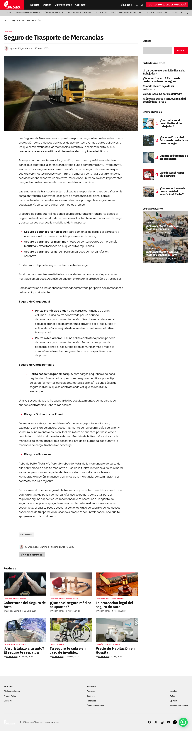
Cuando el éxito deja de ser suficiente (158, 88)
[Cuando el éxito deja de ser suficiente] (148, 157)
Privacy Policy (10, 696)
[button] (137, 4)
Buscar (147, 41)
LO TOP (7, 12)
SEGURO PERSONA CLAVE (131, 12)
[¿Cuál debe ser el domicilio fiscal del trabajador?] (148, 123)
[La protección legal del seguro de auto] (117, 584)
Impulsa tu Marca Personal (28, 12)
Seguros (8, 32)
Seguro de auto (19, 599)
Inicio (6, 20)
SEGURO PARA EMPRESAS (80, 12)
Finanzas (107, 644)
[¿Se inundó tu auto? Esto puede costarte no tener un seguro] (148, 140)
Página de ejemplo (12, 691)
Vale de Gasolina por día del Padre (162, 94)
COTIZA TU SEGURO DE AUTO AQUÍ (167, 4)
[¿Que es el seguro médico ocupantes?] (71, 584)
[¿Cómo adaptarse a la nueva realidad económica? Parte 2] (148, 191)
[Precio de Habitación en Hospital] (117, 630)
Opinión (100, 644)
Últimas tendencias (95, 705)
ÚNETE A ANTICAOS (54, 12)
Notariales (91, 701)
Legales (173, 691)
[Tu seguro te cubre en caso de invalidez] (71, 630)
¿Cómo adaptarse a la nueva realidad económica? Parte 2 (164, 100)
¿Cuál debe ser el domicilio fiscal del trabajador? (164, 72)
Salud (75, 599)
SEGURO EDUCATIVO (157, 12)
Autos (113, 599)
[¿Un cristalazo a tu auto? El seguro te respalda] (25, 630)
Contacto (8, 701)
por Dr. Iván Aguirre (154, 233)
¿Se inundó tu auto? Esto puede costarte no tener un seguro (161, 80)
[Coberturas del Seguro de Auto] (25, 584)
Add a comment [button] (33, 554)
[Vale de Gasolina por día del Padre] (148, 174)
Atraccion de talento (179, 705)
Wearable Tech (26, 535)
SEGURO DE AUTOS (105, 12)
